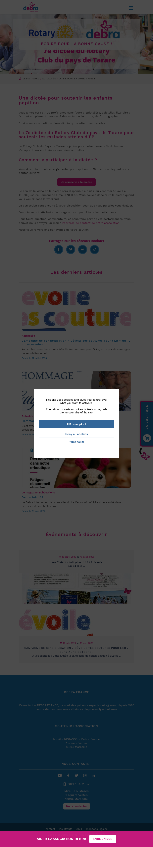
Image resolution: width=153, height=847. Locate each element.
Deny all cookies (76, 434)
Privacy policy (76, 447)
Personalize (76, 441)
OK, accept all (76, 423)
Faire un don (102, 838)
